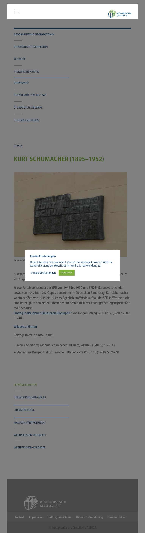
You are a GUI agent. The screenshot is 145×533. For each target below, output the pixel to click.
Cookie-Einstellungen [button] (43, 272)
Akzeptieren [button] (66, 272)
